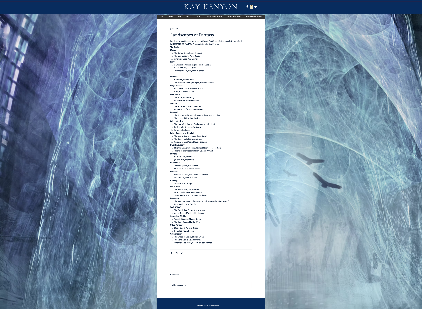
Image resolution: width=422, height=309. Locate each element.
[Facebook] (247, 7)
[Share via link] (182, 253)
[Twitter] (255, 7)
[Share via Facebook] (171, 253)
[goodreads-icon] (251, 7)
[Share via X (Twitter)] (177, 253)
